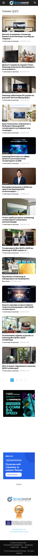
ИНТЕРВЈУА (6, 183)
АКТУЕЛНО (6, 153)
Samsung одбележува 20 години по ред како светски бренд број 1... (18, 96)
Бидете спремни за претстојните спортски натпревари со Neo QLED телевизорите (18, 307)
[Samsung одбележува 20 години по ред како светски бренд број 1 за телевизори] (19, 84)
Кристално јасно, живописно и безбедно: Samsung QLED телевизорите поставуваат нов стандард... (16, 127)
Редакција (29, 545)
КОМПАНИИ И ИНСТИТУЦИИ (10, 92)
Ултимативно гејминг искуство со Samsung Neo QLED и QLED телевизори (17, 338)
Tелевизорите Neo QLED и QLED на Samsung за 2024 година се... (17, 249)
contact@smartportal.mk (19, 532)
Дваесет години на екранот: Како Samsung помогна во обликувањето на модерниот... (18, 67)
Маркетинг (15, 547)
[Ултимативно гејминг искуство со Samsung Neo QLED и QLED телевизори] (19, 324)
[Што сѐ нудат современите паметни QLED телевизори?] (19, 355)
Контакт (24, 547)
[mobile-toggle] (3, 3)
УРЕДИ (4, 31)
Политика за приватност (13, 545)
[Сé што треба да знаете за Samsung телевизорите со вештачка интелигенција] (19, 206)
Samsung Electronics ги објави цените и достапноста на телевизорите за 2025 (16, 159)
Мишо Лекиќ (6, 281)
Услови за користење (18, 543)
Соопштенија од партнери (10, 41)
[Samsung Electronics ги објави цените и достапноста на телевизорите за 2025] (19, 145)
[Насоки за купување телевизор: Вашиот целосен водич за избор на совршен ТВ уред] (19, 23)
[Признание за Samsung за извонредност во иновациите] (19, 265)
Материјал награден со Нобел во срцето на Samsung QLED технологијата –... (17, 189)
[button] (35, 3)
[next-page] (25, 380)
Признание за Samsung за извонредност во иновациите (15, 278)
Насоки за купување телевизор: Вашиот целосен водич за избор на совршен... (18, 36)
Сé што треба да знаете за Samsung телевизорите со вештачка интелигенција (18, 220)
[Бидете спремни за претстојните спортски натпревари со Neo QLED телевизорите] (19, 294)
